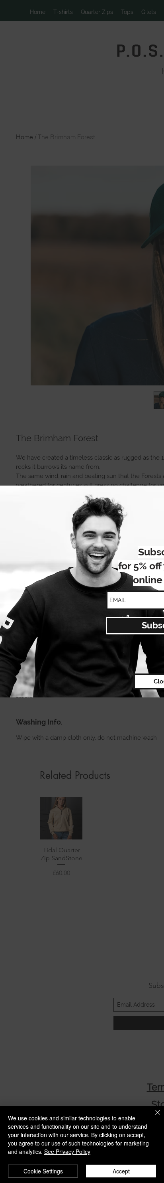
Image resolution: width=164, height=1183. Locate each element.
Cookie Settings (43, 1171)
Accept (121, 1171)
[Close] (152, 1117)
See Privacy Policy (67, 1151)
